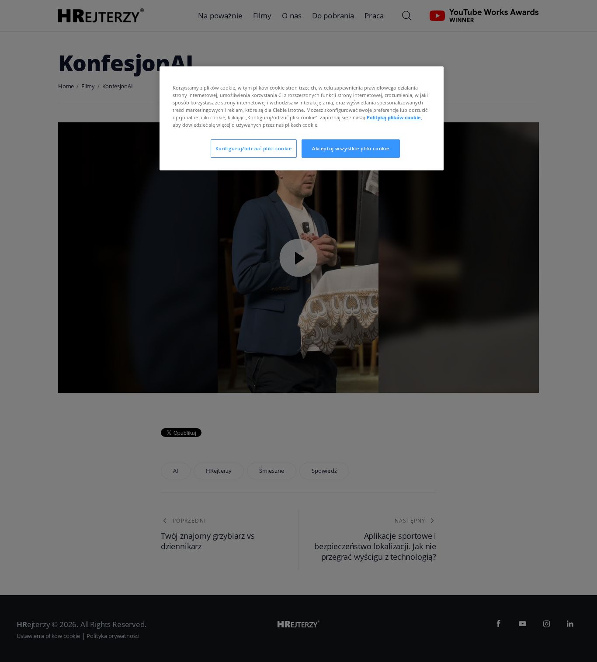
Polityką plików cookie (394, 117)
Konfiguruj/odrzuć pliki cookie (253, 148)
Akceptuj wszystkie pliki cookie (350, 148)
